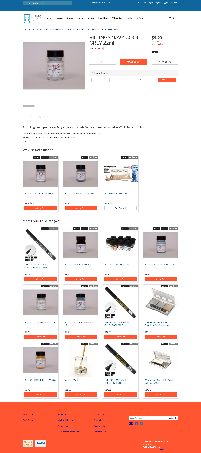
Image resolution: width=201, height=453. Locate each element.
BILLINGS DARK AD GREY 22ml (79, 193)
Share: (92, 48)
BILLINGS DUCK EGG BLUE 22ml (39, 322)
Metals (129, 18)
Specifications (45, 117)
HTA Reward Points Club (68, 431)
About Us (62, 414)
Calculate (168, 80)
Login (150, 3)
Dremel (91, 18)
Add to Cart (135, 61)
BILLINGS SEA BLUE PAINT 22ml (160, 264)
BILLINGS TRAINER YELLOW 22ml (40, 380)
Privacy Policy (99, 420)
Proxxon (80, 18)
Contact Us (63, 426)
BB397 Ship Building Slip (115, 193)
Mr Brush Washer (72, 380)
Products (59, 18)
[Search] (24, 3)
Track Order (28, 420)
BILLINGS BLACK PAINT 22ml (78, 264)
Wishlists (142, 3)
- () (173, 18)
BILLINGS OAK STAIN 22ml (116, 264)
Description (30, 117)
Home (48, 18)
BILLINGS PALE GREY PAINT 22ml (40, 193)
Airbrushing (117, 18)
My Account (28, 414)
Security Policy (100, 431)
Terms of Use (99, 414)
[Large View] (29, 106)
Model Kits (103, 18)
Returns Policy (100, 426)
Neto (162, 449)
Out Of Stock (120, 208)
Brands (70, 18)
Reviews (139, 18)
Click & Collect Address (68, 420)
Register (158, 3)
